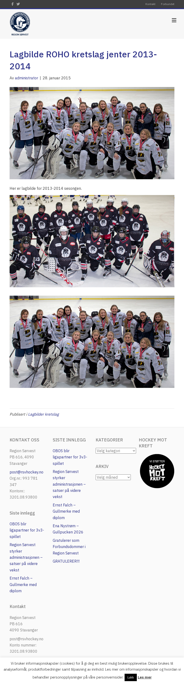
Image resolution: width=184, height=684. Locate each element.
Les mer (145, 677)
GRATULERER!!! (66, 561)
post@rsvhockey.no (26, 472)
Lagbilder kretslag (43, 414)
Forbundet (167, 4)
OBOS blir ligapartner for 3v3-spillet (27, 530)
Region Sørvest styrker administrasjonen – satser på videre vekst (26, 557)
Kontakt (150, 4)
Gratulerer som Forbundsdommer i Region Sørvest (69, 546)
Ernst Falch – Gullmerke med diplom (23, 584)
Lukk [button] (130, 677)
